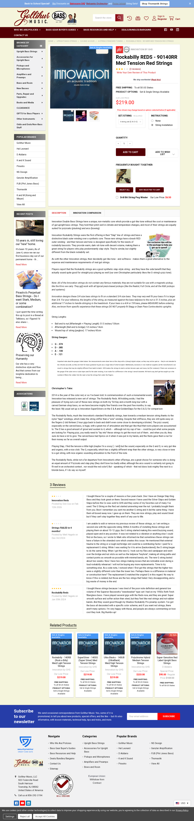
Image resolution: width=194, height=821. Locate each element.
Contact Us (21, 35)
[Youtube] (171, 29)
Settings (10, 816)
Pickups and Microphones (23, 67)
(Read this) (156, 80)
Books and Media (25, 102)
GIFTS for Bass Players (28, 113)
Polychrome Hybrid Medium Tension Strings (140, 660)
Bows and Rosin (25, 83)
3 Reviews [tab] (58, 485)
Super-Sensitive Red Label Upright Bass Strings (167, 660)
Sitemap (54, 768)
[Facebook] (165, 29)
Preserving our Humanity (25, 356)
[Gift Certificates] (138, 18)
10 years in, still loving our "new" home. (29, 242)
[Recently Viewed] (130, 18)
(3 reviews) (135, 69)
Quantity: (122, 137)
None (158, 120)
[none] (81, 77)
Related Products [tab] (63, 625)
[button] (162, 153)
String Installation (164, 125)
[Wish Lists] (147, 18)
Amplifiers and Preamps (24, 76)
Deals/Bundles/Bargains (136, 30)
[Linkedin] (177, 29)
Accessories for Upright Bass (25, 59)
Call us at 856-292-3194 (30, 795)
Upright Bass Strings (27, 51)
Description (59, 213)
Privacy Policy (182, 810)
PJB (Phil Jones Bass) (28, 183)
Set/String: (130, 115)
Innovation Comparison (87, 213)
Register (162, 19)
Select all (124, 190)
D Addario (21, 154)
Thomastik (22, 189)
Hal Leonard (23, 148)
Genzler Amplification (27, 177)
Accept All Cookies (45, 816)
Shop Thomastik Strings (155, 3)
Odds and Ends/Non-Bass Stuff (29, 126)
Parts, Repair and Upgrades (25, 95)
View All (21, 204)
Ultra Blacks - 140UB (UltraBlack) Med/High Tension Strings (114, 661)
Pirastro (21, 166)
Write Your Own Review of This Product (136, 72)
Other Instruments (26, 119)
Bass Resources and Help (99, 30)
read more (21, 264)
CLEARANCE (23, 108)
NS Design (22, 172)
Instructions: (159, 115)
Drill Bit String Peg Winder (134, 197)
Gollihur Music (24, 143)
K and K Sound (24, 160)
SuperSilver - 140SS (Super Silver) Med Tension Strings (88, 660)
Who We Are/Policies (26, 30)
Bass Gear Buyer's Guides (61, 30)
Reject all (25, 816)
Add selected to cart (149, 190)
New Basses (23, 88)
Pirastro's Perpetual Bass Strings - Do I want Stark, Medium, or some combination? (28, 299)
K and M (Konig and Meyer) (26, 197)
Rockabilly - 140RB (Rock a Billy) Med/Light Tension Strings (61, 661)
